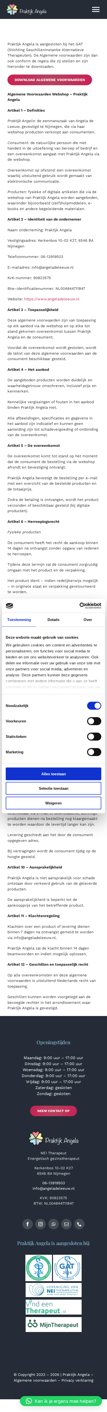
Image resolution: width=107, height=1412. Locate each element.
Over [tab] (88, 619)
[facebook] (27, 1224)
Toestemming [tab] (19, 619)
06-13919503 (53, 1183)
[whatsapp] (53, 1224)
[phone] (79, 1224)
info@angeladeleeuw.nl (54, 1188)
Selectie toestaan (53, 788)
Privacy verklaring (77, 1380)
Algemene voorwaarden (35, 1380)
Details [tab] (54, 619)
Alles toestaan (53, 774)
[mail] (66, 1224)
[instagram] (40, 1224)
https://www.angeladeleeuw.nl (51, 299)
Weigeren (53, 803)
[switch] (94, 721)
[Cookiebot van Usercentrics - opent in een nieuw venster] (79, 606)
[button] (61, 1401)
